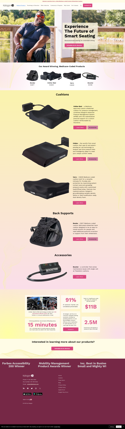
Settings (112, 426)
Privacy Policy (62, 385)
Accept (118, 426)
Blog (59, 382)
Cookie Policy (62, 387)
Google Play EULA (62, 392)
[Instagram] (36, 388)
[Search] (81, 6)
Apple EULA (61, 389)
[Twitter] (32, 388)
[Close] (123, 427)
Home (60, 375)
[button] (33, 5)
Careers (60, 378)
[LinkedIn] (24, 388)
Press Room (61, 380)
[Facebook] (28, 388)
